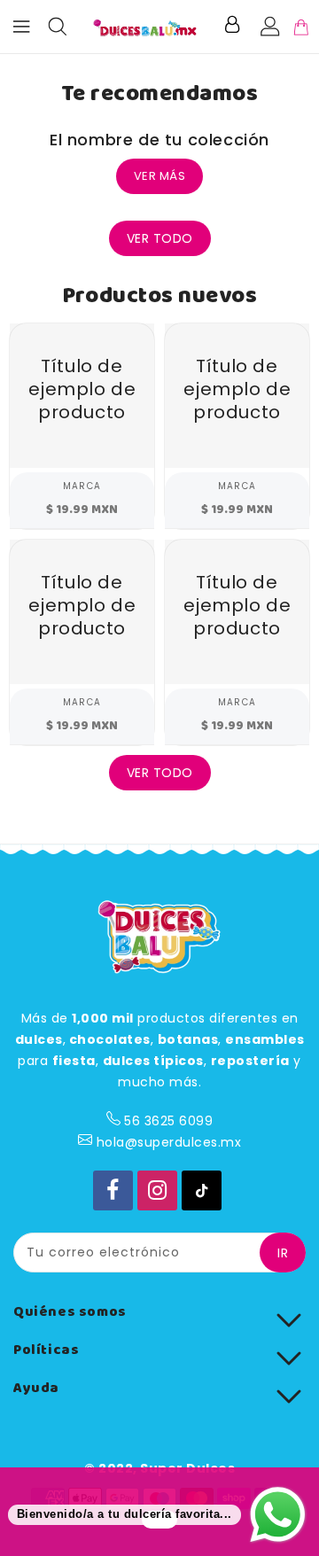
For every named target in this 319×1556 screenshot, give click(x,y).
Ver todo (160, 238)
